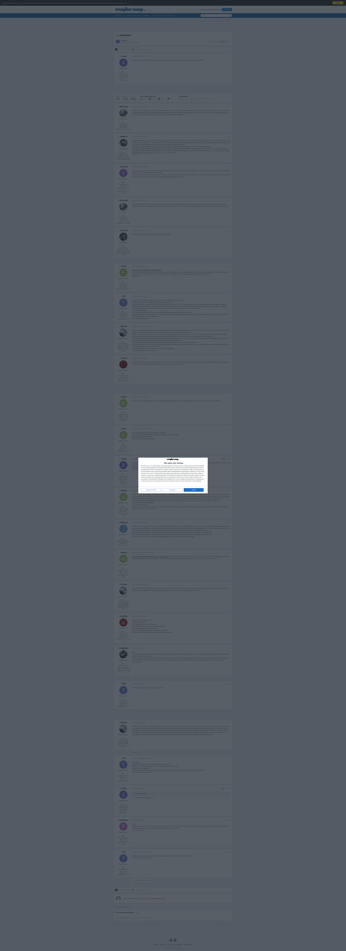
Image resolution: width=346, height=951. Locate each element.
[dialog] (173, 475)
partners (150, 465)
